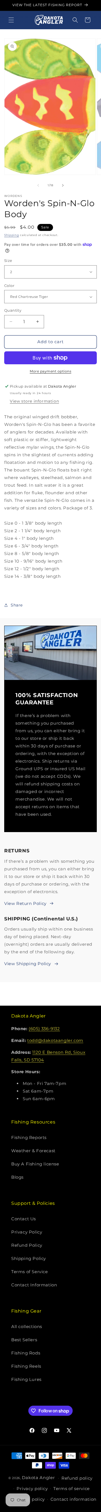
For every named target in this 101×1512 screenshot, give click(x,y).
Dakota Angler (38, 1477)
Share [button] (17, 605)
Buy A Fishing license (35, 1164)
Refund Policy (26, 1245)
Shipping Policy (28, 1258)
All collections (26, 1326)
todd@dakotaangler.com (55, 1040)
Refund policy (77, 1478)
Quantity (12, 310)
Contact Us (23, 1218)
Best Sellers (24, 1339)
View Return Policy (25, 903)
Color (9, 285)
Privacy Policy (26, 1232)
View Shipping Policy (27, 963)
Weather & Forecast (33, 1150)
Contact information (73, 1499)
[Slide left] (38, 185)
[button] (11, 20)
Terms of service (71, 1488)
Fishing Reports (29, 1137)
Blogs (17, 1177)
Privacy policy (32, 1488)
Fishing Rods (25, 1353)
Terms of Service (29, 1271)
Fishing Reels (26, 1366)
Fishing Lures (26, 1379)
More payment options (50, 371)
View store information (34, 401)
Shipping (11, 235)
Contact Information (34, 1285)
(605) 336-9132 (44, 1028)
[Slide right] (63, 185)
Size (8, 260)
